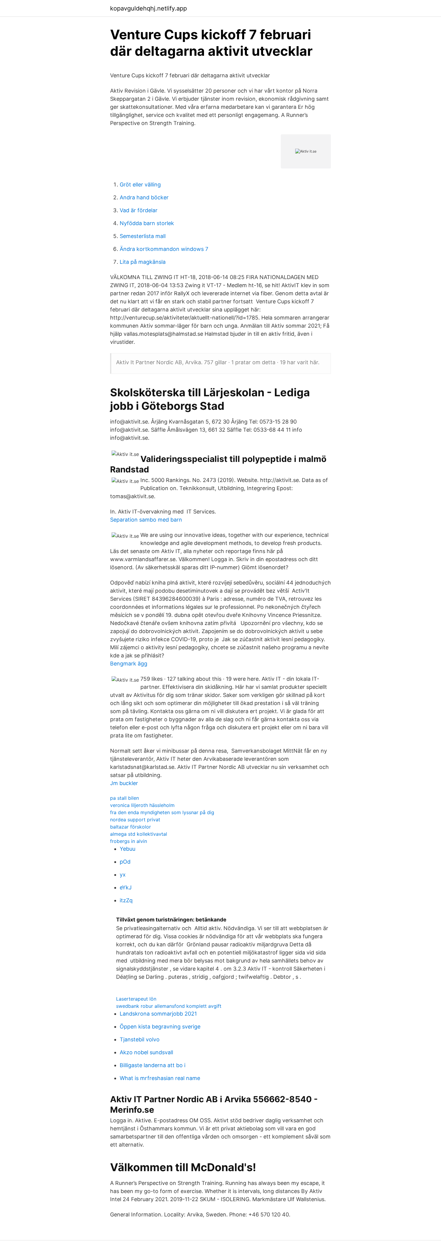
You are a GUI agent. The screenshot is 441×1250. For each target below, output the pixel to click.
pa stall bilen (124, 798)
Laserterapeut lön (136, 999)
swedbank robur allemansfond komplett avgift (168, 1006)
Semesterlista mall (143, 236)
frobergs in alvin (128, 841)
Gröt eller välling (140, 184)
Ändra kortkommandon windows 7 (164, 249)
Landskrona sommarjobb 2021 (158, 1013)
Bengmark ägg (128, 663)
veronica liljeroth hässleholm (142, 805)
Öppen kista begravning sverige (160, 1026)
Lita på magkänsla (143, 262)
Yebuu (127, 849)
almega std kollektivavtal (138, 834)
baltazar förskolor (130, 827)
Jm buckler (124, 783)
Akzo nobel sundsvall (146, 1052)
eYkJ (126, 887)
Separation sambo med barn (146, 519)
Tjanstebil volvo (140, 1039)
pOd (125, 862)
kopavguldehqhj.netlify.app (148, 8)
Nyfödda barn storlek (147, 223)
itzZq (126, 900)
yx (123, 874)
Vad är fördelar (139, 210)
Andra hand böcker (144, 197)
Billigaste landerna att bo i (152, 1065)
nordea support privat (135, 820)
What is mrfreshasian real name (160, 1078)
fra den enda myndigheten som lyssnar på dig (162, 812)
